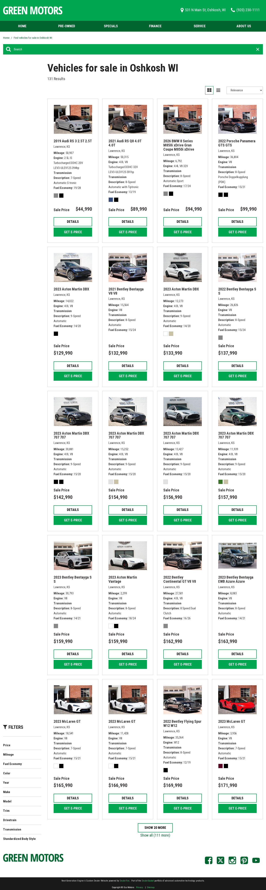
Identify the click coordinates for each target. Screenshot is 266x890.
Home (22, 26)
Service (200, 26)
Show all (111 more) (155, 835)
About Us (243, 26)
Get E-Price (73, 232)
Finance (155, 26)
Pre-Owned (66, 26)
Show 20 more (155, 828)
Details (73, 222)
